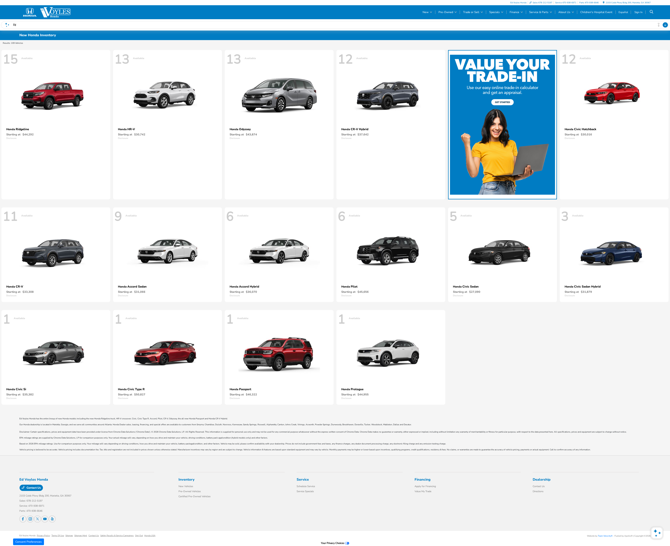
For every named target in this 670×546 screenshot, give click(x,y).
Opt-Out (139, 535)
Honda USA (149, 535)
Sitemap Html (80, 535)
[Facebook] (22, 519)
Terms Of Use (57, 535)
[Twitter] (37, 519)
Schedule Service (306, 486)
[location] (603, 2)
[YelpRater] (52, 519)
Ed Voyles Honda (27, 535)
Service (303, 479)
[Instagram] (30, 519)
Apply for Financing (425, 486)
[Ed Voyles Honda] (49, 12)
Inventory (186, 479)
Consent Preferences (28, 542)
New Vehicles (185, 486)
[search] (651, 12)
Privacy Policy (43, 535)
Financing (422, 479)
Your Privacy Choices (333, 543)
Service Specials (305, 491)
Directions (538, 491)
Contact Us (33, 488)
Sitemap (69, 535)
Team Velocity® (605, 535)
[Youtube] (44, 519)
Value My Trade (423, 491)
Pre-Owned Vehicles (189, 491)
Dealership (541, 479)
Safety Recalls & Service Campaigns (117, 535)
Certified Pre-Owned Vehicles (194, 496)
